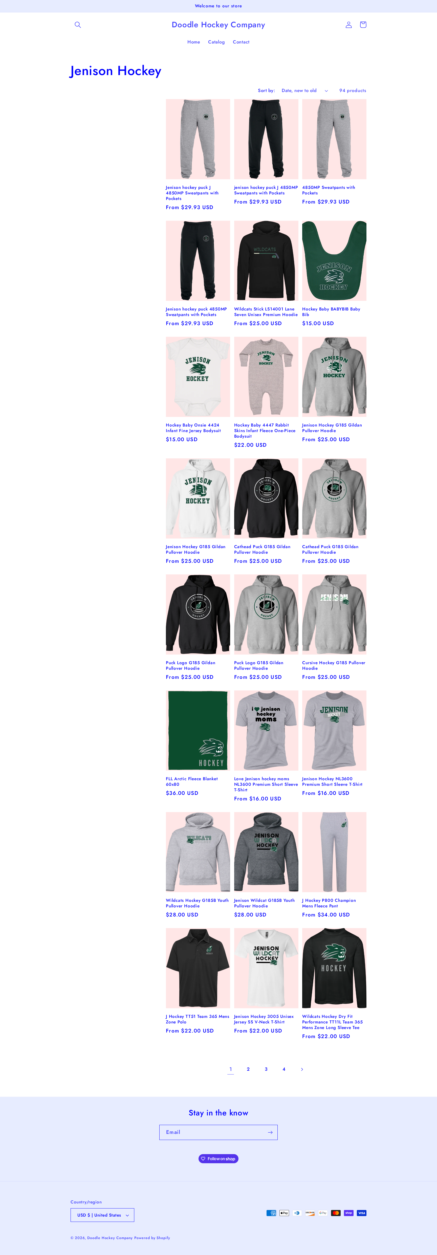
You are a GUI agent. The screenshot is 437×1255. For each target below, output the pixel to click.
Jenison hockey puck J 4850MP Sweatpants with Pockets (192, 193)
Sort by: (266, 90)
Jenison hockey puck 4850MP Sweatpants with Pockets (196, 312)
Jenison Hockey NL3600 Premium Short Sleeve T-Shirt (332, 781)
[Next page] (301, 1069)
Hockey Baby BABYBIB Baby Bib (331, 312)
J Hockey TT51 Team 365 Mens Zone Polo (197, 1019)
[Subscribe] (270, 1132)
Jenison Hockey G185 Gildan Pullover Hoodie (332, 428)
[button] (78, 24)
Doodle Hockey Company (110, 1237)
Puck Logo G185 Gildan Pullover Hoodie (190, 665)
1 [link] (230, 1069)
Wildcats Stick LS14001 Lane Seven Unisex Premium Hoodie (266, 312)
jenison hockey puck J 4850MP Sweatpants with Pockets (266, 190)
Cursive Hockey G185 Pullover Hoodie (333, 665)
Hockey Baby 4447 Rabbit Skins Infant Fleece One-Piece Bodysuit (265, 430)
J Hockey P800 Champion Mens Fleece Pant (329, 903)
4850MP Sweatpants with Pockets (328, 190)
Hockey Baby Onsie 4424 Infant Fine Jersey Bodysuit (193, 428)
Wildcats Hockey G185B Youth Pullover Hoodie (197, 903)
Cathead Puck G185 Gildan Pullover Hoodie (262, 549)
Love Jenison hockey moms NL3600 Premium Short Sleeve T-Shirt (266, 784)
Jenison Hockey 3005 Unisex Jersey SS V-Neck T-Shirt (264, 1019)
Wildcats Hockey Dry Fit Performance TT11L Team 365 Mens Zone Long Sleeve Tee (332, 1022)
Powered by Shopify (152, 1237)
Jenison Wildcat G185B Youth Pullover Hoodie (264, 903)
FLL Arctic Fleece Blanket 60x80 (192, 781)
